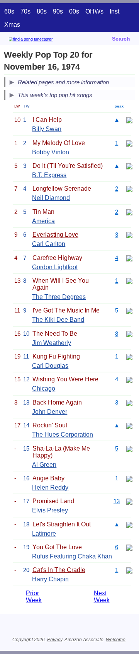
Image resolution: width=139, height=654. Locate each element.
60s (9, 11)
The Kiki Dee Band (58, 319)
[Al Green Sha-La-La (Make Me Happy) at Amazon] (129, 448)
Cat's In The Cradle (58, 570)
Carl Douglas (50, 365)
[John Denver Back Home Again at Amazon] (129, 402)
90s (58, 11)
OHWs (94, 11)
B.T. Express (49, 175)
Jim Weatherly (51, 343)
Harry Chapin (50, 579)
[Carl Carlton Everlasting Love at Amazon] (129, 234)
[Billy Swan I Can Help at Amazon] (129, 119)
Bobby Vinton (50, 152)
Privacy (54, 639)
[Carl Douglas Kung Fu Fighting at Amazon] (129, 356)
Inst (114, 11)
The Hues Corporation (62, 434)
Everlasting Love (55, 234)
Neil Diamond (51, 198)
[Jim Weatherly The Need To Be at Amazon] (129, 333)
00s (74, 11)
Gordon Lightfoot (55, 267)
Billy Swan (46, 129)
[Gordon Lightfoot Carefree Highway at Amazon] (129, 257)
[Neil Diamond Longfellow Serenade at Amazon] (129, 188)
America (43, 221)
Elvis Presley (50, 510)
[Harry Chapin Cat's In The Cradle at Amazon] (129, 570)
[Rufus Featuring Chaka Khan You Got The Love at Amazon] (129, 547)
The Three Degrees (59, 297)
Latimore (44, 533)
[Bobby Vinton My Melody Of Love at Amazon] (129, 143)
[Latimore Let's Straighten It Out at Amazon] (129, 524)
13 (117, 501)
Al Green (44, 464)
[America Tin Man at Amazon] (129, 211)
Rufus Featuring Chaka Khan (72, 556)
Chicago (43, 388)
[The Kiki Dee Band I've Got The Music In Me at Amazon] (129, 310)
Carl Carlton (48, 244)
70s (25, 11)
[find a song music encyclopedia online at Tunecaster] (42, 40)
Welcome (115, 639)
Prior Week (34, 596)
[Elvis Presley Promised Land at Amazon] (129, 501)
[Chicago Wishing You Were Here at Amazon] (129, 379)
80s (42, 11)
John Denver (49, 411)
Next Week (102, 596)
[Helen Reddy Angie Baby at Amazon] (129, 478)
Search (121, 39)
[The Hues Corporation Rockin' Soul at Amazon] (129, 425)
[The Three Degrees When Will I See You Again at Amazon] (129, 280)
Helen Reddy (50, 487)
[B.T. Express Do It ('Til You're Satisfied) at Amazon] (129, 165)
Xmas (12, 24)
